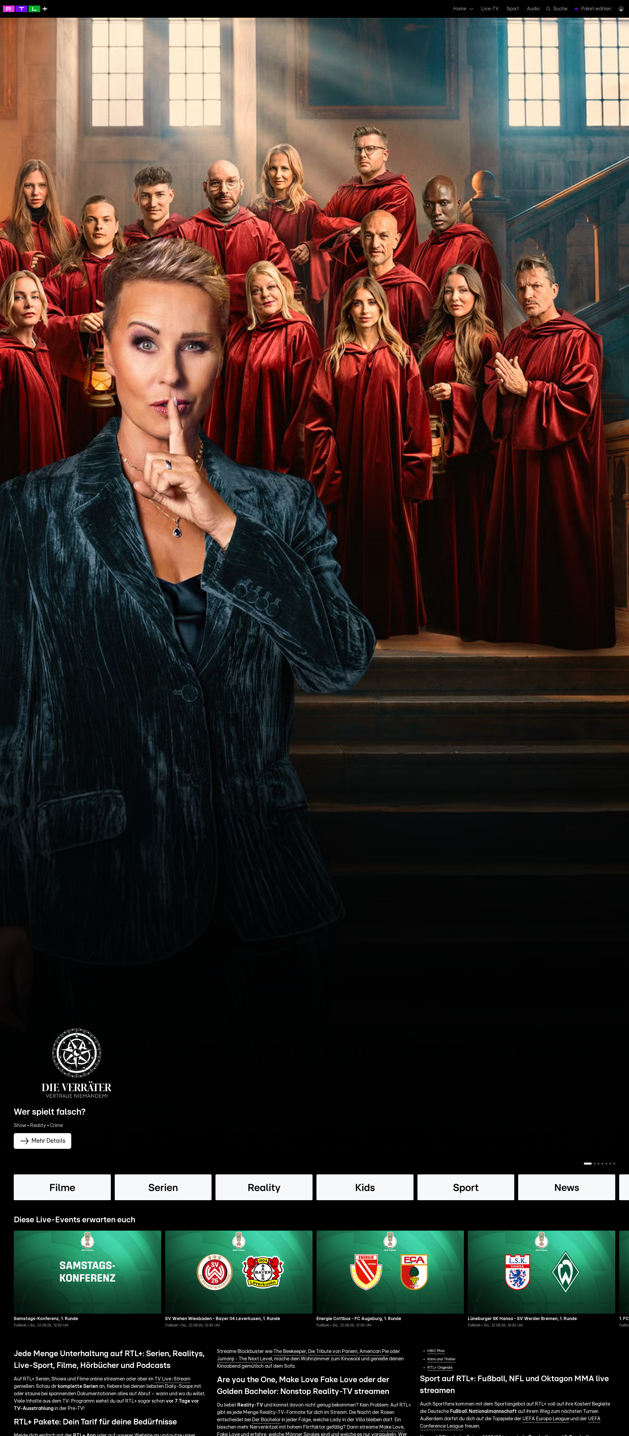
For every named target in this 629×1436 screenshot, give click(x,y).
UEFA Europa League (545, 1418)
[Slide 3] (599, 1164)
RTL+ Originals (440, 1367)
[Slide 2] (595, 1164)
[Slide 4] (602, 1164)
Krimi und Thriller (441, 1359)
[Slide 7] (614, 1164)
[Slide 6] (610, 1164)
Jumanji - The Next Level (244, 1358)
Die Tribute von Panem (332, 1351)
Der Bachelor (266, 1419)
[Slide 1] (588, 1164)
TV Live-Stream (172, 1379)
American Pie (374, 1351)
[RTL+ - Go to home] (25, 9)
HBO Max (436, 1351)
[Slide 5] (606, 1164)
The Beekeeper (289, 1351)
